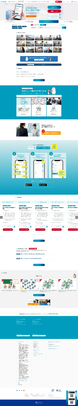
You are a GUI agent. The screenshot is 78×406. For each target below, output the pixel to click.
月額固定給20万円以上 (22, 366)
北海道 (27, 344)
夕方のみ (25, 378)
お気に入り (39, 1)
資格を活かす (25, 368)
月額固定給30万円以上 (22, 365)
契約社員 (20, 362)
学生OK (25, 369)
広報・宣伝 (20, 356)
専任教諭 (19, 26)
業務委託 (26, 365)
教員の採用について (36, 343)
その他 (25, 361)
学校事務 (20, 348)
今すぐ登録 (59, 1)
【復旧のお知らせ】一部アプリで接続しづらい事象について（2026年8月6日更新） (32, 74)
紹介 (24, 205)
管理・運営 (20, 358)
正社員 (28, 361)
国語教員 (23, 347)
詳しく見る (9, 226)
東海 (21, 344)
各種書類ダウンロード (36, 347)
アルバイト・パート (21, 361)
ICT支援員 (20, 351)
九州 (24, 344)
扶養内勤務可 (27, 376)
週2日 (28, 377)
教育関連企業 (20, 363)
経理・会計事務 (21, 357)
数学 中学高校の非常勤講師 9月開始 (9, 208)
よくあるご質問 (43, 1)
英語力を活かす (21, 368)
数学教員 (20, 347)
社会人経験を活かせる (22, 375)
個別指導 (23, 353)
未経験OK (24, 373)
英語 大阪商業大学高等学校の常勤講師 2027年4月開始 (25, 208)
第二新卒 (20, 374)
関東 (19, 344)
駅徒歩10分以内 (21, 367)
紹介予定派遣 (20, 373)
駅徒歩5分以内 (25, 367)
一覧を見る (39, 80)
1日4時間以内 (23, 377)
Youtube (24, 390)
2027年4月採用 (15, 26)
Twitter (19, 390)
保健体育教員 (20, 350)
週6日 (27, 369)
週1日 (26, 377)
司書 (25, 351)
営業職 (23, 358)
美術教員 (27, 350)
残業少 (20, 377)
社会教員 (23, 346)
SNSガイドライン (51, 394)
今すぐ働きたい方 (21, 341)
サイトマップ (43, 394)
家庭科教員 (26, 348)
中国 (25, 345)
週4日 (21, 370)
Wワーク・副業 (21, 378)
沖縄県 (20, 345)
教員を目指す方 (35, 341)
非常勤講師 (24, 26)
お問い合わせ (48, 1)
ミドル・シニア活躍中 (22, 376)
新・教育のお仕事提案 (34, 1)
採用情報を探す (55, 7)
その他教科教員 (27, 347)
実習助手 (23, 351)
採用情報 (9, 1)
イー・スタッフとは (27, 1)
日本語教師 (26, 355)
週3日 (24, 370)
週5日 (19, 370)
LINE (21, 390)
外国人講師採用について (51, 344)
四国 (27, 345)
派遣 (9, 205)
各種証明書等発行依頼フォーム (53, 348)
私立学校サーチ (35, 355)
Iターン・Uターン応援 (25, 374)
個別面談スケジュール (36, 350)
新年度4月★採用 (25, 371)
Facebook (17, 390)
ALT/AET (26, 353)
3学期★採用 (26, 370)
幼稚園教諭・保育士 (21, 355)
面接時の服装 (35, 344)
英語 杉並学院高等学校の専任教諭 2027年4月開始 (41, 208)
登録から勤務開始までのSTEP (22, 380)
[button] (37, 234)
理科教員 (26, 346)
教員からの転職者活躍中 (22, 364)
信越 (23, 345)
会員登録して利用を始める (51, 133)
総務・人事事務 (26, 357)
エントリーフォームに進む (8, 229)
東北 (21, 345)
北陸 (28, 345)
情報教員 (23, 348)
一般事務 (23, 356)
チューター (20, 353)
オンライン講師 (26, 354)
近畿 (23, 344)
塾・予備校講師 (21, 354)
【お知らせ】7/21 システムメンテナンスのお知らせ (27, 76)
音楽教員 (24, 350)
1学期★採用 (20, 371)
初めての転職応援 (21, 369)
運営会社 (26, 394)
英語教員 (20, 346)
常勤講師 (21, 205)
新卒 (26, 373)
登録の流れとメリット (14, 1)
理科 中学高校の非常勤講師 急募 (58, 208)
